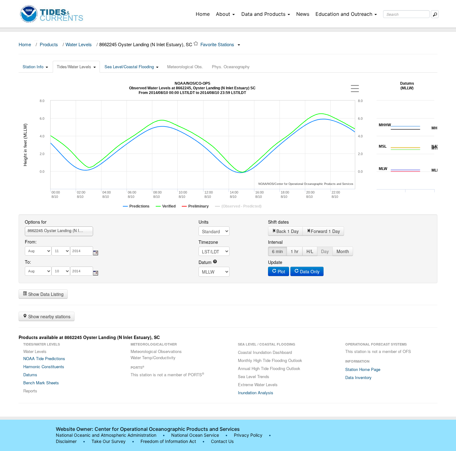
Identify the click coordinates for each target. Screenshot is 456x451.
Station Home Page (362, 369)
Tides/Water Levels (74, 66)
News (302, 14)
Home (203, 14)
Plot (280, 271)
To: (28, 262)
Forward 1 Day (325, 231)
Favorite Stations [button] (217, 44)
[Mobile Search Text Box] (435, 14)
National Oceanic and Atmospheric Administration (106, 435)
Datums (30, 374)
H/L (309, 251)
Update (275, 262)
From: (31, 242)
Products (49, 44)
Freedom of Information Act (168, 441)
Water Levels (78, 44)
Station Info (33, 66)
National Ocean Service (195, 435)
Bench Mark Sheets (41, 383)
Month (343, 251)
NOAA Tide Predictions (44, 358)
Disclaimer (66, 441)
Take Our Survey (109, 441)
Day (325, 251)
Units (203, 222)
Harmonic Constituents (43, 366)
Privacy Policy (248, 435)
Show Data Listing (45, 294)
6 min (277, 251)
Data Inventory (358, 377)
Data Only (309, 271)
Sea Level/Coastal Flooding (129, 66)
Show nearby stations (48, 316)
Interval (275, 242)
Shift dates (278, 222)
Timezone (208, 242)
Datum (206, 262)
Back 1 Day (287, 231)
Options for (36, 222)
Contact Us (222, 441)
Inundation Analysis (255, 392)
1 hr (294, 251)
